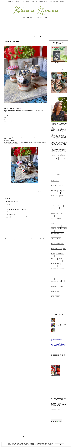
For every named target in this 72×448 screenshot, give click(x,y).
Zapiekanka (53, 228)
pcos (63, 266)
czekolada (58, 238)
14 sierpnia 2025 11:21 (14, 207)
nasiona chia (53, 266)
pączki (52, 278)
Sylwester (58, 215)
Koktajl (61, 195)
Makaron (53, 203)
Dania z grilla (54, 190)
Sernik (52, 215)
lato (61, 261)
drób (61, 248)
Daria (7, 214)
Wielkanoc (53, 223)
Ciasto (57, 180)
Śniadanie (57, 296)
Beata (7, 201)
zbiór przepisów (54, 288)
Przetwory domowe (59, 210)
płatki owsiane (58, 278)
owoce (59, 266)
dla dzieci (53, 243)
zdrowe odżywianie (55, 291)
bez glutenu (63, 228)
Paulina (8, 207)
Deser (60, 190)
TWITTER (32, 436)
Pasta (58, 208)
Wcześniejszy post (42, 191)
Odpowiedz (8, 204)
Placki (52, 210)
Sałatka (61, 213)
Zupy (58, 228)
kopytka (60, 258)
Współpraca (34, 1)
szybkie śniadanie (54, 286)
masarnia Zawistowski (55, 263)
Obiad (62, 205)
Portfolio (62, 1)
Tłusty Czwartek (58, 218)
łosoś (52, 296)
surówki (53, 283)
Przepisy (18, 1)
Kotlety (57, 198)
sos (63, 281)
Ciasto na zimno (54, 185)
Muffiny (62, 203)
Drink (64, 190)
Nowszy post (7, 191)
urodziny (62, 286)
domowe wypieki (60, 243)
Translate (60, 421)
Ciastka (52, 180)
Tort (52, 218)
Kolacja (52, 198)
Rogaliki (53, 213)
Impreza (57, 193)
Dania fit (61, 185)
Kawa (57, 195)
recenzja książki (54, 281)
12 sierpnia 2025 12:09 (13, 201)
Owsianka (53, 208)
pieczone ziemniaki (55, 268)
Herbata (53, 193)
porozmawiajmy (59, 271)
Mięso (58, 203)
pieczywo (62, 268)
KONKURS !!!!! (63, 193)
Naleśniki (53, 205)
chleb (62, 233)
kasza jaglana (54, 258)
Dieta (23, 1)
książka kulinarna (54, 261)
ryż (60, 281)
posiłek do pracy (54, 273)
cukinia (52, 238)
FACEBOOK (26, 436)
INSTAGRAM (39, 436)
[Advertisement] (36, 27)
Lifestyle (28, 1)
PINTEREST (47, 436)
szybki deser (58, 283)
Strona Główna (11, 1)
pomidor (53, 271)
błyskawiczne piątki (55, 233)
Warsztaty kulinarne (43, 1)
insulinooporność (59, 253)
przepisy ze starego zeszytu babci (58, 276)
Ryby (57, 213)
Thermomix (63, 215)
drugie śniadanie (54, 248)
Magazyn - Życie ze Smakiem (56, 200)
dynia (64, 248)
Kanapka (53, 195)
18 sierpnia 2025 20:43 (13, 214)
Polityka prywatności (54, 1)
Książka (62, 198)
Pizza (62, 208)
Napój (58, 205)
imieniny (53, 253)
